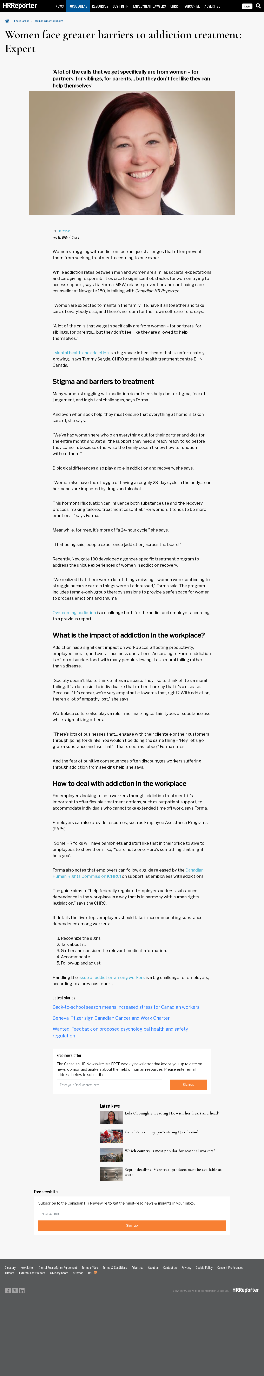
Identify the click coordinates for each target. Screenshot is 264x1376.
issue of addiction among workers (112, 977)
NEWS (59, 6)
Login (247, 6)
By (61, 230)
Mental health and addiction (81, 352)
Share (75, 237)
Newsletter (27, 1267)
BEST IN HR (120, 6)
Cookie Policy (204, 1267)
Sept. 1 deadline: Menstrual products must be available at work (173, 1172)
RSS (91, 1272)
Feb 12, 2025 (60, 237)
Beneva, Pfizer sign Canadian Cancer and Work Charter (111, 1018)
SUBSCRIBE (192, 6)
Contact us (170, 1267)
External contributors (32, 1272)
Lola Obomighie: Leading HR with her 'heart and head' (172, 1113)
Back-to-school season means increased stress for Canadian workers (126, 1007)
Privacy (186, 1267)
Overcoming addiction (74, 612)
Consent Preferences (230, 1267)
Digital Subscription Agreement (58, 1267)
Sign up (188, 1085)
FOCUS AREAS (77, 6)
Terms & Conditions (115, 1267)
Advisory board (59, 1272)
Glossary (10, 1267)
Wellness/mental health (48, 21)
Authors (9, 1272)
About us (153, 1267)
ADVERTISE (212, 6)
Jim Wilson (63, 230)
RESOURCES (100, 6)
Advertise (137, 1267)
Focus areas (21, 21)
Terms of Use (90, 1267)
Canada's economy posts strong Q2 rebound (161, 1132)
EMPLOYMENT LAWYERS (149, 6)
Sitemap (78, 1272)
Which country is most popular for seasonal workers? (170, 1150)
